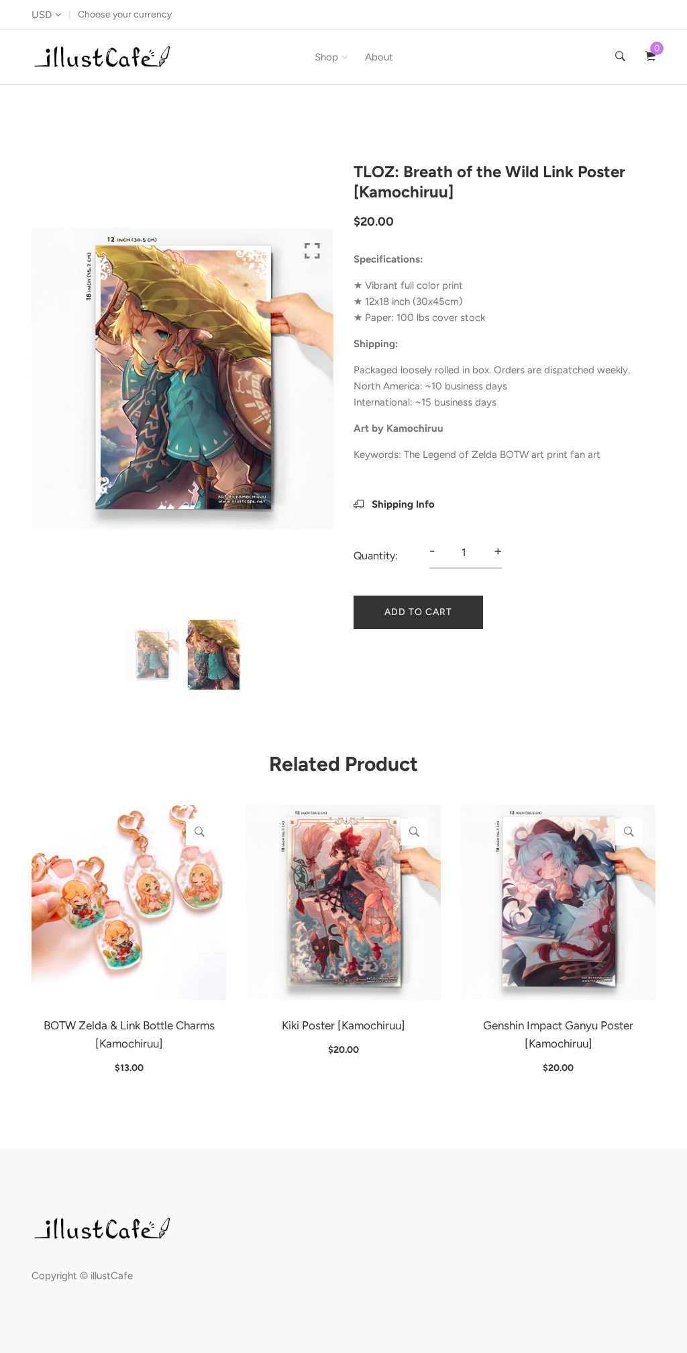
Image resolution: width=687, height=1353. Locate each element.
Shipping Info (402, 504)
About (379, 57)
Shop (326, 57)
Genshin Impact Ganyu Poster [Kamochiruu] (558, 1034)
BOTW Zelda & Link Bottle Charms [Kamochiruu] (129, 1034)
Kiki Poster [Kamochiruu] (343, 1025)
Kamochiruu (414, 428)
